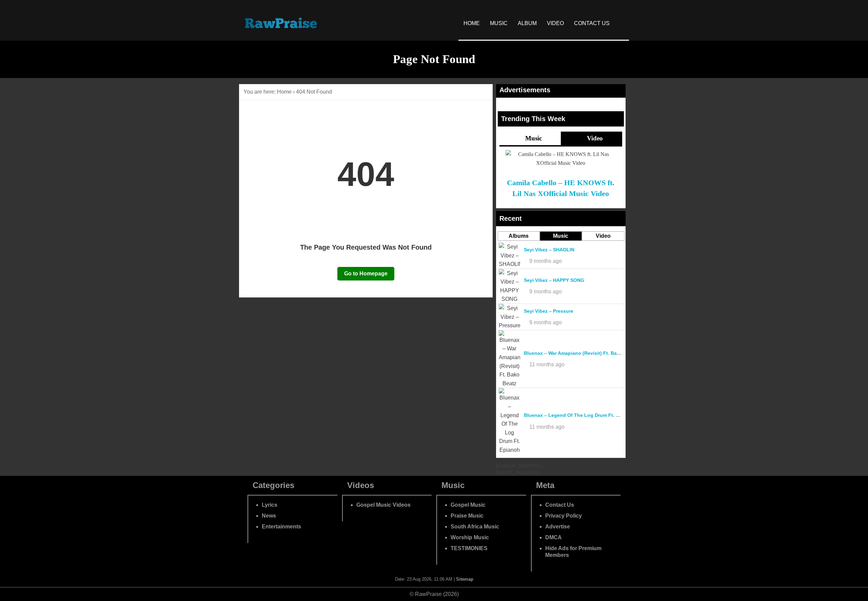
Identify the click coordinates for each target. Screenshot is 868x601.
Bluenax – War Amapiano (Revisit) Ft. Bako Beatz (580, 353)
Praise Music (467, 516)
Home (284, 92)
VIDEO (555, 23)
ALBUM (527, 23)
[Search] (622, 23)
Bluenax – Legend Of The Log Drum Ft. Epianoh (579, 415)
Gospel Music (468, 505)
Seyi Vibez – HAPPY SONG (554, 280)
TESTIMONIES (469, 548)
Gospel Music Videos (383, 505)
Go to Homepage (366, 273)
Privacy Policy (563, 516)
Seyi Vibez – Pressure (548, 311)
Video (594, 138)
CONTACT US (592, 23)
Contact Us (559, 505)
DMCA (553, 537)
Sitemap (464, 579)
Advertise (557, 526)
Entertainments (281, 526)
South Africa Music (475, 526)
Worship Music (470, 537)
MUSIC (499, 23)
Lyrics (269, 505)
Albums (519, 236)
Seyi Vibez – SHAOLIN (549, 249)
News (269, 516)
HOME (471, 23)
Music (533, 138)
